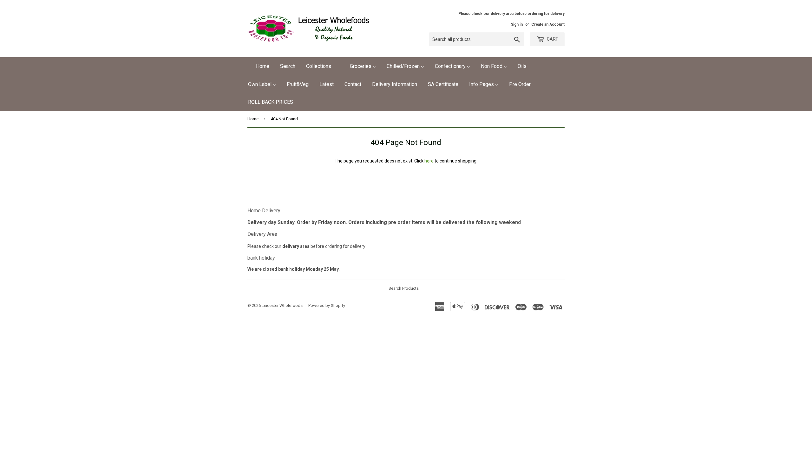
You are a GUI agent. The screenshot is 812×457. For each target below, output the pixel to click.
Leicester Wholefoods (282, 305)
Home (253, 118)
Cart (552, 39)
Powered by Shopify (326, 305)
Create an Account (548, 24)
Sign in (517, 24)
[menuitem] (259, 66)
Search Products (404, 288)
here (429, 160)
